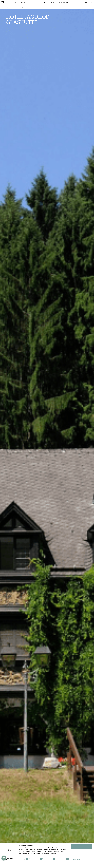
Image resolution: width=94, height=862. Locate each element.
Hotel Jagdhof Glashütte (24, 7)
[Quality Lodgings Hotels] (3, 2)
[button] (86, 2)
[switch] (42, 859)
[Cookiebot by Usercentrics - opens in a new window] (9, 859)
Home (7, 7)
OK (82, 846)
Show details (76, 859)
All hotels (13, 7)
